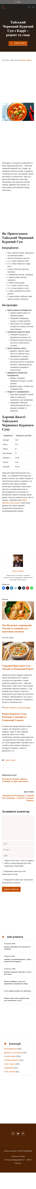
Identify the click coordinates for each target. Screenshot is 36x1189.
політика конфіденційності (15, 1160)
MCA (29, 1160)
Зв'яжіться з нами (18, 1156)
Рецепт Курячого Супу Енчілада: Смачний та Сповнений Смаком (14, 717)
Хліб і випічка (9, 1072)
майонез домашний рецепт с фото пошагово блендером (17, 960)
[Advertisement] (18, 83)
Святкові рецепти (11, 1060)
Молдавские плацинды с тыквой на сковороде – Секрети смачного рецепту (18, 797)
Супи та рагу (19, 43)
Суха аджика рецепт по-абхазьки (17, 991)
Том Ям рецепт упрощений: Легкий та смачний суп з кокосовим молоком (17, 628)
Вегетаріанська (10, 1049)
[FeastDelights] (3, 7)
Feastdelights (27, 1151)
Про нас (18, 1163)
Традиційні (8, 1068)
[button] (29, 7)
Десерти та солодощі (13, 1053)
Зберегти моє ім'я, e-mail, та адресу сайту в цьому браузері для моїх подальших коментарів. (19, 863)
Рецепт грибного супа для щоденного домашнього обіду (16, 982)
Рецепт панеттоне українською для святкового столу (16, 999)
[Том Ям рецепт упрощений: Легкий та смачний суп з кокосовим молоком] (18, 619)
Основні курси (10, 1056)
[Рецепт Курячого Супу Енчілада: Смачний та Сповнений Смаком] (16, 708)
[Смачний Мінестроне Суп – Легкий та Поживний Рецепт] (18, 660)
